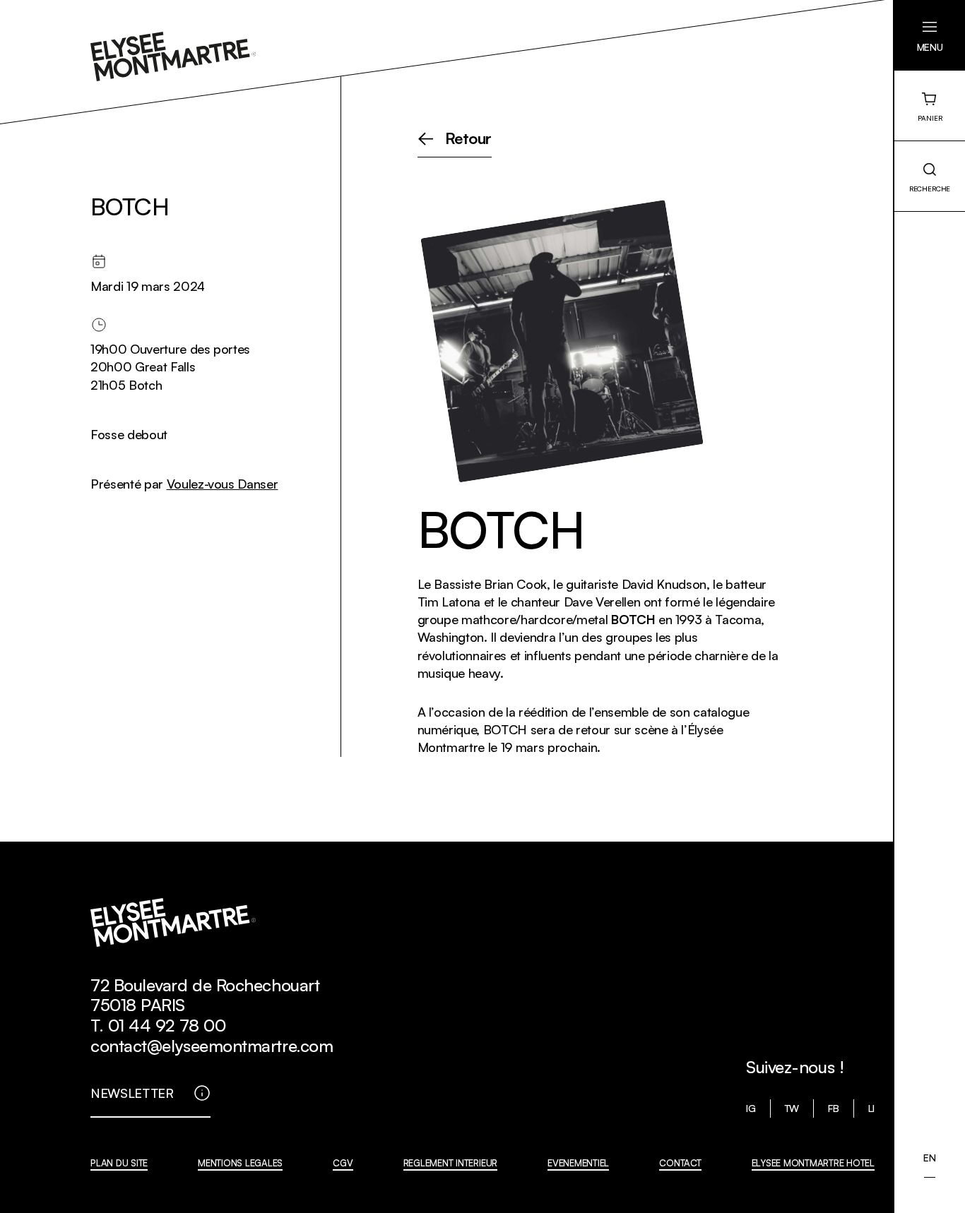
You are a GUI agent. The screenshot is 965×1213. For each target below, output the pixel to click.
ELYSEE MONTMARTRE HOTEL (813, 1163)
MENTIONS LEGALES (240, 1163)
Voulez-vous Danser (222, 483)
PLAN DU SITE (119, 1163)
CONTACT (680, 1163)
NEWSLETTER (132, 1093)
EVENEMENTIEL (578, 1163)
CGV (343, 1163)
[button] (929, 35)
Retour (468, 139)
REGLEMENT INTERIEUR (450, 1163)
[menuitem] (929, 1158)
